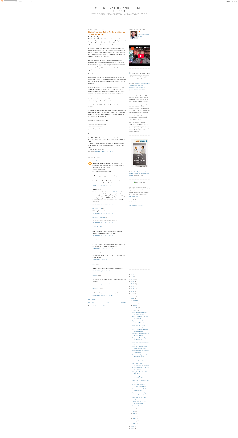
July (134, 408)
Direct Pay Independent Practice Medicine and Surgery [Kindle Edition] (139, 173)
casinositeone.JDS (97, 208)
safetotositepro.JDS (97, 226)
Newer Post (91, 302)
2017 (132, 276)
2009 (132, 296)
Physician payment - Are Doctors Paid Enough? (140, 368)
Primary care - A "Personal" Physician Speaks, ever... (139, 326)
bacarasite (95, 275)
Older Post (123, 302)
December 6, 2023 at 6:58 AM (103, 295)
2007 (132, 426)
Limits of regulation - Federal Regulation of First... (139, 398)
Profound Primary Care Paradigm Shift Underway (140, 351)
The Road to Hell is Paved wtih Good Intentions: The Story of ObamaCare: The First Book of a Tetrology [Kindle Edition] (139, 86)
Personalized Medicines (138, 406)
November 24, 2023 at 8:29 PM (103, 235)
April (134, 416)
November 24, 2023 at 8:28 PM (103, 222)
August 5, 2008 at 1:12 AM (102, 185)
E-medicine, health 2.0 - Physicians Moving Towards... (140, 364)
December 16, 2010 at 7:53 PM (103, 204)
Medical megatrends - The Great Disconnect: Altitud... (140, 317)
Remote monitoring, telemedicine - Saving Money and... (140, 355)
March (134, 418)
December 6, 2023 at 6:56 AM (103, 248)
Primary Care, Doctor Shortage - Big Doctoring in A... (140, 313)
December (135, 300)
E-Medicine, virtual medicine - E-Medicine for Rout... (140, 334)
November (135, 303)
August (135, 310)
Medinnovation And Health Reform (119, 9)
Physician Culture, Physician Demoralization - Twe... (139, 322)
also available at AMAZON (136, 205)
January (135, 423)
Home (107, 302)
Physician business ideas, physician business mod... (139, 385)
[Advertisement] (122, 23)
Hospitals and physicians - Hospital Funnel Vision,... (139, 377)
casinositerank (96, 240)
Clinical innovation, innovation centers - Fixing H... (140, 360)
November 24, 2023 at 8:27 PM (103, 213)
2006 (132, 429)
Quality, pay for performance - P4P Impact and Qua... (140, 381)
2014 (132, 284)
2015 (132, 281)
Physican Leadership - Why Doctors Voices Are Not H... (139, 394)
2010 (132, 293)
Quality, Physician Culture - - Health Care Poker (139, 402)
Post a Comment (92, 299)
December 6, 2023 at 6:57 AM (103, 271)
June (134, 411)
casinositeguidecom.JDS (99, 217)
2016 (132, 279)
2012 (132, 289)
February (135, 421)
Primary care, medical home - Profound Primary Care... (139, 347)
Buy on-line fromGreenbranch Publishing (135, 197)
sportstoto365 (96, 288)
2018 (132, 274)
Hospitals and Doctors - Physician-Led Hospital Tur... (140, 339)
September (135, 308)
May (134, 413)
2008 (132, 298)
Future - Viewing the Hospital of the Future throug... (140, 330)
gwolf (94, 264)
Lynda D (95, 161)
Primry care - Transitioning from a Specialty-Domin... (140, 343)
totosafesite (95, 253)
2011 (132, 291)
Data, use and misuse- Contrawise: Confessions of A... (140, 389)
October (135, 305)
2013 (132, 286)
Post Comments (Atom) (101, 306)
